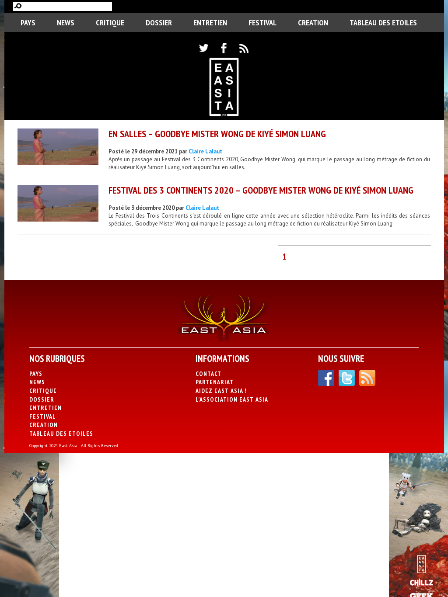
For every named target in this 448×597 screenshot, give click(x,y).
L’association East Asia (232, 399)
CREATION (313, 22)
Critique (110, 22)
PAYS (28, 22)
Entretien (210, 22)
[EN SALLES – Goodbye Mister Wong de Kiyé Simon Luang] (58, 147)
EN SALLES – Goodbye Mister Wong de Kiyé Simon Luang (217, 134)
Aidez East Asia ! (221, 391)
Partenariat (215, 382)
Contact (208, 374)
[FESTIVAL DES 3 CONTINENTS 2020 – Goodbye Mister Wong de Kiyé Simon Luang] (58, 204)
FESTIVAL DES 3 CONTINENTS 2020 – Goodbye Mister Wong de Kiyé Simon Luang (260, 190)
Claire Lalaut (205, 151)
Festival (262, 22)
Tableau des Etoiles (383, 22)
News (65, 22)
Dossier (159, 22)
